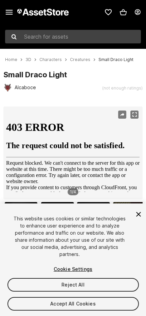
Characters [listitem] (50, 59)
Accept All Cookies (73, 304)
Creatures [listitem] (80, 59)
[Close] (138, 214)
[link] (108, 12)
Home (11, 59)
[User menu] (137, 12)
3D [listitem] (28, 59)
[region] (72, 153)
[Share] (122, 115)
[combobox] (73, 36)
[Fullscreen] (134, 115)
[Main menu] (9, 12)
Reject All (72, 285)
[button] (123, 12)
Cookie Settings (73, 269)
